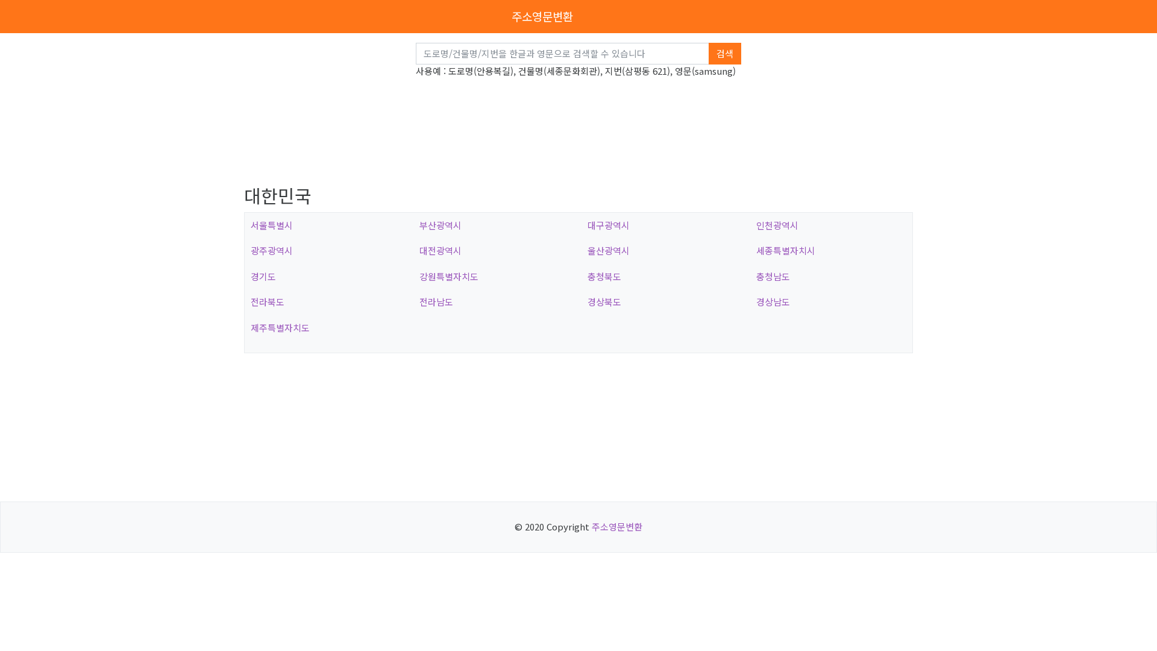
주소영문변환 (542, 16)
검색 (724, 53)
